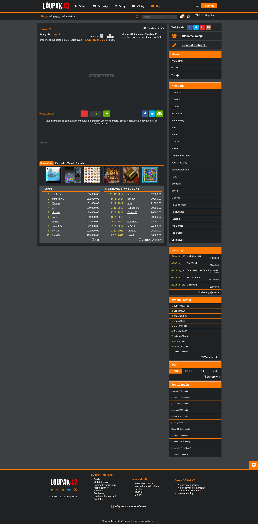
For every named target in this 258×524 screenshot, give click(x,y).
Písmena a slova (180, 169)
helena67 (178, 336)
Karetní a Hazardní (181, 155)
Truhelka (178, 331)
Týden (175, 371)
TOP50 (139, 492)
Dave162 (132, 212)
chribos (56, 212)
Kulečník (175, 218)
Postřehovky (177, 120)
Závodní (175, 99)
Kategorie (60, 163)
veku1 (130, 235)
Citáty (140, 6)
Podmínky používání (105, 484)
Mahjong (175, 197)
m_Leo (181, 256)
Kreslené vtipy (185, 493)
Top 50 (174, 68)
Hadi (173, 127)
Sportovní (176, 183)
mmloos (56, 194)
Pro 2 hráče (177, 225)
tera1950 (178, 326)
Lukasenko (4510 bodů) (181, 448)
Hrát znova (48, 113)
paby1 (55, 217)
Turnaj (70, 163)
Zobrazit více (213, 377)
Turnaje (175, 75)
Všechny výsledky (151, 239)
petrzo (55, 230)
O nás (97, 479)
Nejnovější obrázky (188, 484)
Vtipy (121, 6)
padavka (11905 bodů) (180, 397)
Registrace (210, 15)
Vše (97, 239)
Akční (174, 134)
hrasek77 (57, 226)
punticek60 (58, 198)
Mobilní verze (101, 482)
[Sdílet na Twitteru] (152, 116)
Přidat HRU (177, 61)
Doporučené (46, 163)
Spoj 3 (174, 190)
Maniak (56, 203)
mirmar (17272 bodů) (179, 391)
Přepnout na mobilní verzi (130, 506)
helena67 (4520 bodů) (180, 442)
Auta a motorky (179, 162)
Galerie (139, 494)
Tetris (174, 176)
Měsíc (188, 371)
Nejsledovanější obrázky (191, 487)
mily (129, 203)
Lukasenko (133, 207)
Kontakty (98, 499)
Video (82, 6)
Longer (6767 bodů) (179, 416)
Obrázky (102, 6)
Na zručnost (177, 211)
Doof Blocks (192, 263)
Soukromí (99, 493)
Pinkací (175, 148)
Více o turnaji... (211, 357)
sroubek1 (132, 221)
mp (129, 194)
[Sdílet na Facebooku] (145, 116)
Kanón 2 (70, 16)
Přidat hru (209, 5)
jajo (129, 217)
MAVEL (131, 226)
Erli (53, 207)
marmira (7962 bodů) (179, 410)
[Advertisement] (102, 152)
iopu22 (55, 221)
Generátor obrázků (188, 490)
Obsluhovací (177, 240)
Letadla (175, 141)
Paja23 (56, 235)
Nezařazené (177, 232)
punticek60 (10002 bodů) (181, 404)
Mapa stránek (101, 487)
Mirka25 (179, 352)
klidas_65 (178, 346)
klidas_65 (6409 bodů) (180, 429)
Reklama (99, 490)
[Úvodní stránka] (56, 10)
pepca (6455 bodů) (179, 423)
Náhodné (80, 163)
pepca (177, 321)
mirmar (177, 341)
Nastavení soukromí (105, 496)
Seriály (138, 489)
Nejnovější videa (144, 483)
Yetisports (176, 92)
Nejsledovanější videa (147, 486)
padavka (178, 316)
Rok (202, 371)
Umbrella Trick (194, 256)
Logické (57, 16)
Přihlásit (198, 15)
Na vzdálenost (178, 204)
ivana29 (131, 230)
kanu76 (131, 198)
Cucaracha (192, 285)
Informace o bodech (179, 454)
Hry (157, 6)
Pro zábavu (177, 113)
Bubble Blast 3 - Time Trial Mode (202, 270)
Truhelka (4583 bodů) (180, 435)
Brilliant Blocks (194, 278)
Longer (177, 311)
